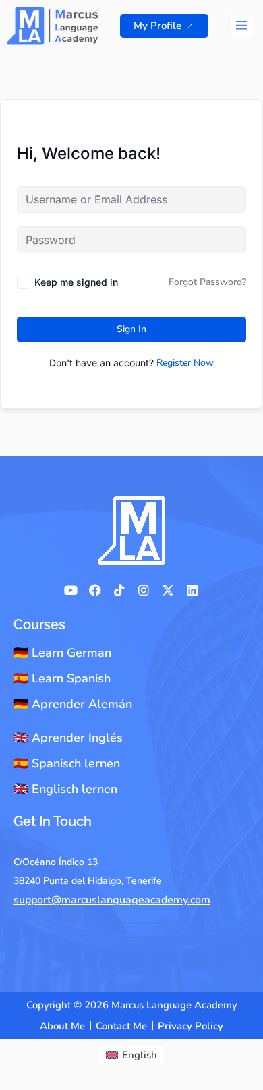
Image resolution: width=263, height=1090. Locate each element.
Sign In (131, 329)
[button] (242, 26)
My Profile (157, 25)
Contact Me (121, 1026)
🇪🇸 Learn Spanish (62, 678)
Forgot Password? (207, 282)
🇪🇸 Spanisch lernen (66, 763)
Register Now (185, 362)
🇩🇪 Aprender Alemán (72, 704)
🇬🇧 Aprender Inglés (68, 738)
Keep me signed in (76, 282)
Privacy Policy (190, 1026)
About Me (62, 1026)
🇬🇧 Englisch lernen (65, 789)
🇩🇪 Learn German (62, 653)
